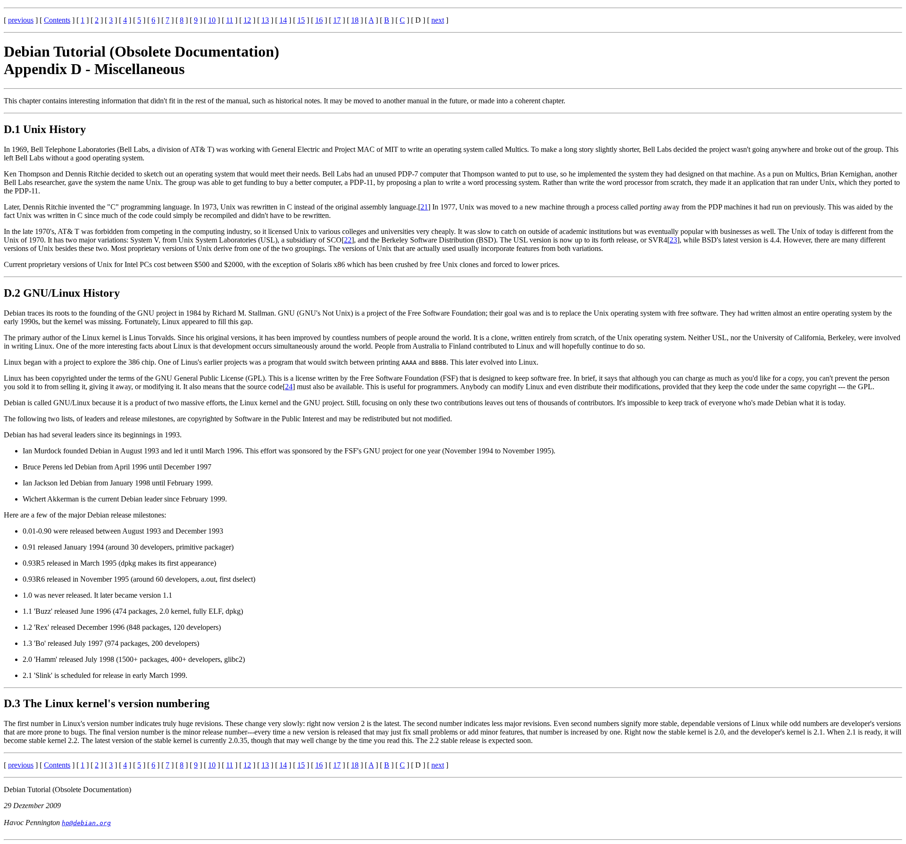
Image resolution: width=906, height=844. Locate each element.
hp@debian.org (86, 823)
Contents (57, 20)
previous (21, 20)
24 (289, 387)
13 (265, 20)
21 (424, 207)
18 (355, 20)
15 (301, 20)
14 (283, 20)
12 (247, 20)
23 (673, 240)
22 (348, 240)
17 (337, 20)
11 (229, 20)
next (437, 20)
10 (212, 20)
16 (319, 20)
